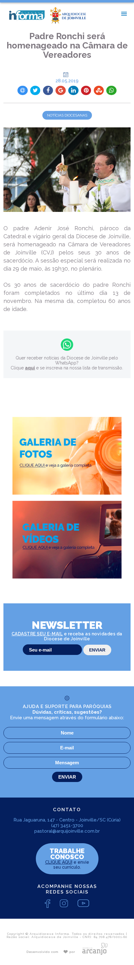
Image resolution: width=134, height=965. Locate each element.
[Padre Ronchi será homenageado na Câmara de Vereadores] (67, 169)
